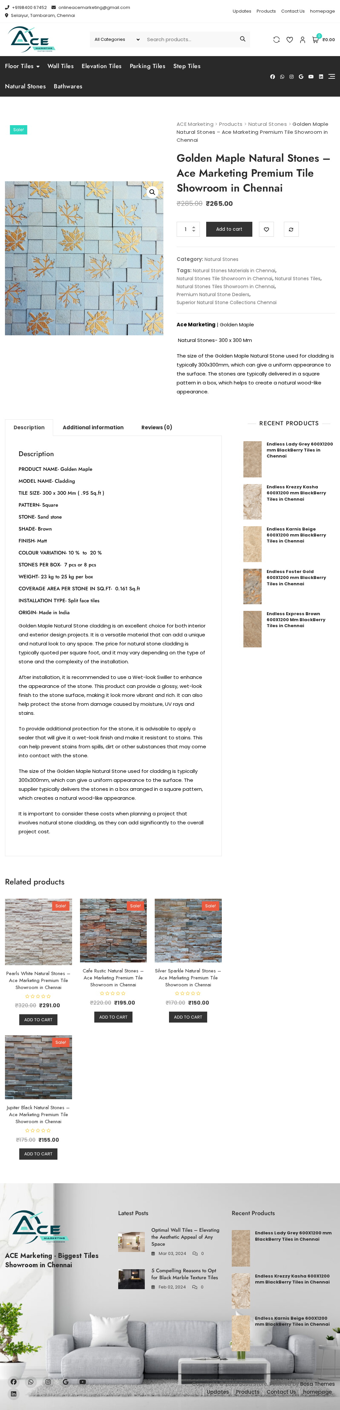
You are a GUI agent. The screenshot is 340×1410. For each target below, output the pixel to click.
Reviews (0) (156, 427)
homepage (322, 11)
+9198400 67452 (29, 7)
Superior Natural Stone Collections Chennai (227, 302)
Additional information (93, 427)
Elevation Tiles (102, 66)
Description (29, 427)
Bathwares (68, 86)
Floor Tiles (19, 66)
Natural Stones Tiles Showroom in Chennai (226, 286)
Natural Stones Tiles (297, 278)
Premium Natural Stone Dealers (213, 294)
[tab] (29, 427)
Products (266, 11)
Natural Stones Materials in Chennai (234, 270)
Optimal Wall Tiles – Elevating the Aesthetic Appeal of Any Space (185, 1237)
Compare (291, 229)
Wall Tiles (60, 66)
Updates (242, 11)
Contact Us (293, 11)
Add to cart (229, 229)
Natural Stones (25, 86)
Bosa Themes (317, 1383)
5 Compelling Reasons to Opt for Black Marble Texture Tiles (184, 1274)
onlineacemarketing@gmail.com (93, 7)
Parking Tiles (148, 66)
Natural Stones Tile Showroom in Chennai (224, 278)
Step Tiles (187, 66)
